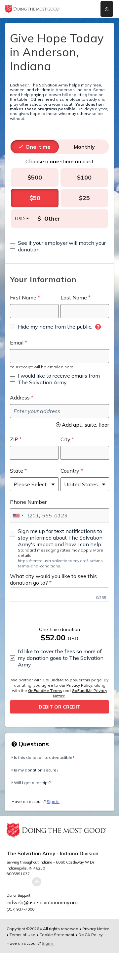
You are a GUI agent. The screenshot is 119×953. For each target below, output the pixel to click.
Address (20, 397)
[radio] (38, 146)
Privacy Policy (79, 685)
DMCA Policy (90, 934)
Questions (33, 744)
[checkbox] (59, 246)
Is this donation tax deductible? (44, 757)
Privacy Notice (95, 928)
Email (16, 342)
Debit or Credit (59, 707)
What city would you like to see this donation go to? (53, 579)
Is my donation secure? (36, 770)
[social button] (106, 9)
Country (69, 470)
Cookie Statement (56, 934)
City (65, 439)
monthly (84, 146)
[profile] (86, 9)
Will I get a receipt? (32, 782)
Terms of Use (22, 934)
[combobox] (17, 515)
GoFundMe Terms (45, 690)
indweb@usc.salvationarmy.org (42, 902)
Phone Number (28, 502)
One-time (38, 146)
